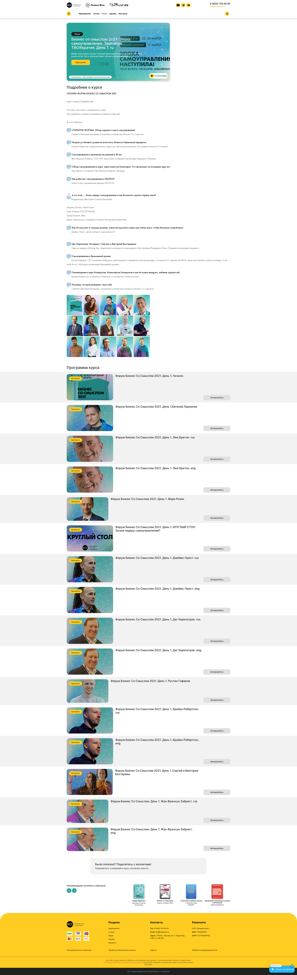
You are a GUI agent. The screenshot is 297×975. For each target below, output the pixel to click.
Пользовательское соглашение (79, 950)
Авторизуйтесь (216, 397)
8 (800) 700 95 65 (220, 3)
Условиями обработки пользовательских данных (123, 962)
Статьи (96, 14)
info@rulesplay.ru (217, 6)
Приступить (81, 62)
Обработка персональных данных (122, 950)
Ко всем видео (161, 76)
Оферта (153, 950)
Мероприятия (85, 14)
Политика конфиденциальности (204, 950)
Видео (104, 13)
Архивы (113, 14)
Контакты (123, 14)
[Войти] (227, 14)
